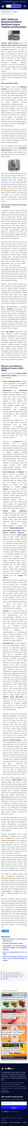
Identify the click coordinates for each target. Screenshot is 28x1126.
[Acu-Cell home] (3, 6)
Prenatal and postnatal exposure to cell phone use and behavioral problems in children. (15, 958)
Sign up (14, 1108)
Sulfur (5, 577)
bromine (16, 441)
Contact (24, 1122)
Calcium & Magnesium (16, 528)
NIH (5, 1092)
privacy (6, 1111)
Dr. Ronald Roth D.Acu (6, 11)
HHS (7, 1092)
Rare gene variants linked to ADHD (13, 943)
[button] (25, 6)
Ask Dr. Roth (16, 6)
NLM (2, 1092)
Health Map (4, 1122)
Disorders (15, 11)
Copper (20, 575)
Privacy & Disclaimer (14, 1122)
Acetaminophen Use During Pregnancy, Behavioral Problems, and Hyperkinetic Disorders (15, 947)
